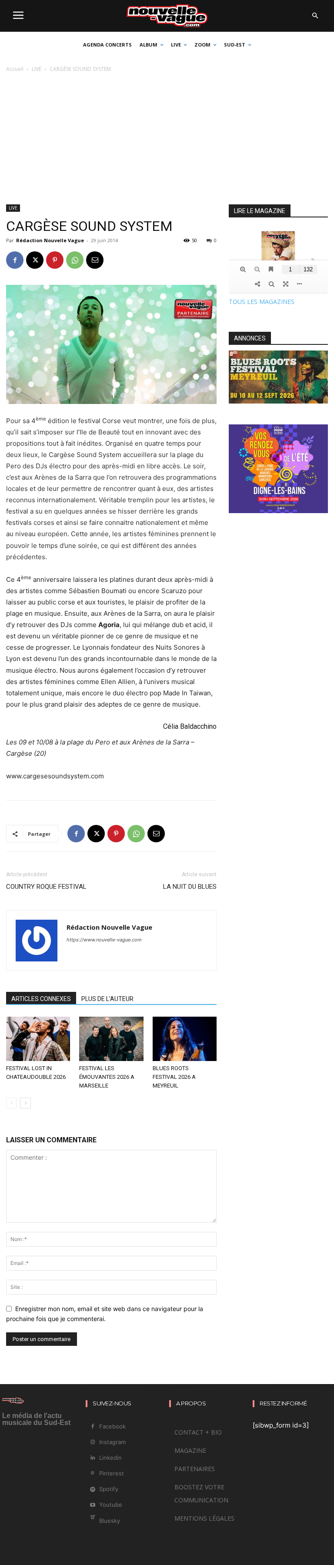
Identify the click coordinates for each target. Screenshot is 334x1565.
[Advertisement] (167, 139)
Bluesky (109, 1520)
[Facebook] (14, 260)
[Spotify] (92, 1489)
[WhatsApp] (75, 260)
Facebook (112, 1426)
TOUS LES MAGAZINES (261, 301)
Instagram (112, 1441)
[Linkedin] (92, 1458)
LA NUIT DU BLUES (190, 887)
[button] (315, 16)
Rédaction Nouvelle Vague (50, 240)
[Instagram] (92, 1442)
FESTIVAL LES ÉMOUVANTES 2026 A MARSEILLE (106, 1077)
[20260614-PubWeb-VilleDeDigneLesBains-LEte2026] (278, 511)
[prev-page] (11, 1103)
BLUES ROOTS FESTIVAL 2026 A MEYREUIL (174, 1077)
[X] (34, 260)
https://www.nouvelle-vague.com (104, 940)
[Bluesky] (92, 1521)
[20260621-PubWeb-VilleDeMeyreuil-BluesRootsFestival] (278, 401)
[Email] (95, 260)
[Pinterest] (54, 260)
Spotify (108, 1488)
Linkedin (110, 1457)
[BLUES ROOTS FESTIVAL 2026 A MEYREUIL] (185, 1039)
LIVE (36, 69)
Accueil (14, 69)
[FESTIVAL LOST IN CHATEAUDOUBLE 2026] (38, 1039)
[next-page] (25, 1103)
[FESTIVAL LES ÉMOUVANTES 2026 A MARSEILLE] (111, 1039)
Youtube (110, 1504)
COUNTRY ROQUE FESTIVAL (46, 887)
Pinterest (111, 1473)
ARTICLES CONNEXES (41, 998)
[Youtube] (92, 1505)
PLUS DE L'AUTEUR (107, 998)
